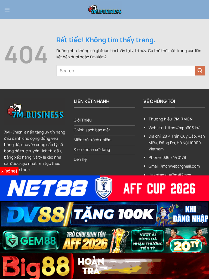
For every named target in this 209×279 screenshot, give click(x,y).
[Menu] (7, 9)
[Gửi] (200, 70)
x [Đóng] (9, 171)
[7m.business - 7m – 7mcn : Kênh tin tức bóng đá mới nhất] (104, 9)
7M (7, 132)
